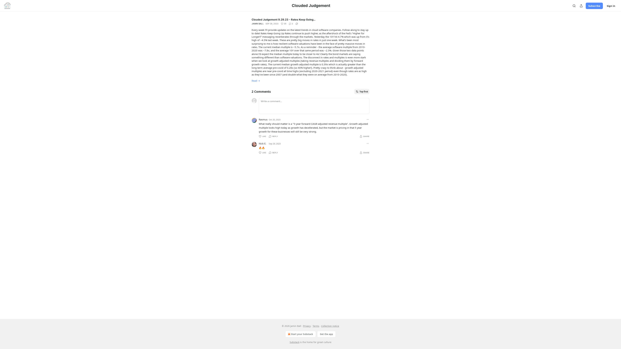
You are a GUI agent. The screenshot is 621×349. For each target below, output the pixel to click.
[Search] (574, 6)
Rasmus (263, 119)
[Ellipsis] (367, 119)
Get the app (326, 334)
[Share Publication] (581, 6)
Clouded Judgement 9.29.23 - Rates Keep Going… (284, 19)
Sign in (611, 5)
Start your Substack (302, 334)
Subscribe (594, 5)
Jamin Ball (258, 23)
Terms (316, 326)
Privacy (307, 326)
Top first (364, 91)
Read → (256, 80)
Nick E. (262, 143)
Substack (294, 342)
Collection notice (330, 326)
